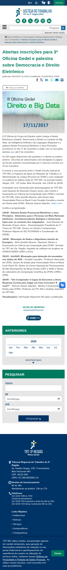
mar (26, 347)
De (6, 394)
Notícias (16, 37)
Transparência (20, 533)
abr (33, 347)
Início (9, 37)
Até (7, 404)
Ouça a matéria (16, 87)
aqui (12, 152)
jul (55, 347)
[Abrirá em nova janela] (18, 21)
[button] (59, 3)
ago (11, 352)
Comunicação (28, 37)
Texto (8, 383)
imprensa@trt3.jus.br (33, 310)
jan (10, 347)
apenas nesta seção (55, 32)
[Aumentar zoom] (30, 3)
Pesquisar (32, 419)
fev (18, 347)
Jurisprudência (20, 528)
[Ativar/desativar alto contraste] (49, 2)
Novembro (15, 40)
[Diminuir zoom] (36, 3)
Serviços (17, 524)
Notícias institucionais (44, 37)
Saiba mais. (57, 203)
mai (41, 347)
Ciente (57, 553)
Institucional (19, 515)
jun (48, 347)
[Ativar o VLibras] (43, 3)
